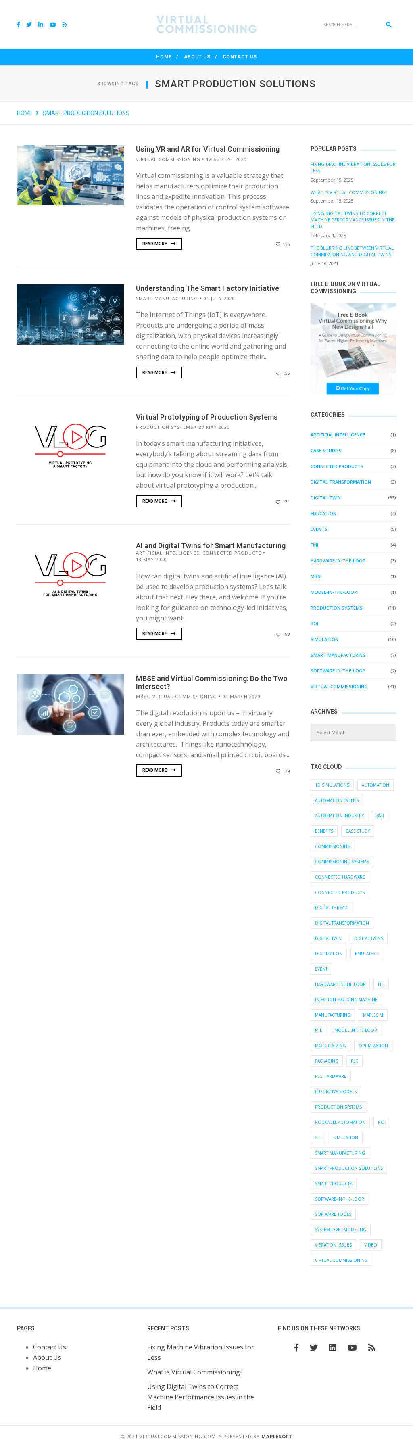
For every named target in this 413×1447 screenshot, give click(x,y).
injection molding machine (346, 999)
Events (319, 529)
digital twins (368, 938)
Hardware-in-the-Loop (338, 561)
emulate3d (367, 953)
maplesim (373, 1015)
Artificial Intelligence (167, 553)
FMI (314, 545)
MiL (318, 1030)
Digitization (328, 953)
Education (323, 513)
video (370, 1245)
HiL (381, 984)
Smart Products (333, 1183)
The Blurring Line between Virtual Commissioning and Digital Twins (352, 251)
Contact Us (240, 57)
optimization (373, 1045)
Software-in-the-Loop (338, 671)
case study (358, 831)
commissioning (332, 846)
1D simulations (332, 785)
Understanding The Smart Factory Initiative (207, 288)
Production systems (164, 427)
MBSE (142, 696)
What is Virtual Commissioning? (349, 192)
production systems (338, 1107)
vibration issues (333, 1245)
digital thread (331, 907)
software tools (333, 1214)
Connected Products (231, 553)
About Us (197, 57)
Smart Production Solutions (349, 1168)
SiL (318, 1137)
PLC (354, 1061)
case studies (326, 450)
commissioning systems (342, 861)
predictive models (336, 1091)
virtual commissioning (168, 159)
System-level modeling (340, 1229)
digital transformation (342, 923)
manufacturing (332, 1015)
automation (375, 785)
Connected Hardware (340, 877)
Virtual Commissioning (341, 1260)
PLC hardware (330, 1076)
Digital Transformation (341, 482)
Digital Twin (326, 498)
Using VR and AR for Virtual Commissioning (208, 149)
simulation (324, 639)
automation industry (339, 816)
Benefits (324, 831)
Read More (155, 243)
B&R (380, 816)
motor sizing (330, 1045)
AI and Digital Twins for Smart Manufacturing (211, 545)
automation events (337, 800)
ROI (314, 623)
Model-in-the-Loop (334, 592)
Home (163, 57)
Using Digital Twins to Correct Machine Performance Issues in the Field (352, 219)
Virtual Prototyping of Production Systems (207, 417)
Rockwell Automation (340, 1122)
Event (321, 969)
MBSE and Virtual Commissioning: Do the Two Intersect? (212, 682)
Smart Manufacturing (167, 298)
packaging (326, 1061)
